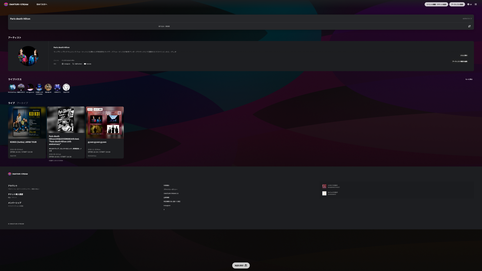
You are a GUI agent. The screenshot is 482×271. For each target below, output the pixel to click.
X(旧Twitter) (78, 64)
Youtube (88, 64)
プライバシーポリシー (170, 189)
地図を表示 (239, 265)
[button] (236, 19)
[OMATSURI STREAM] (16, 4)
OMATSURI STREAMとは (171, 193)
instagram (67, 64)
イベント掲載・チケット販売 (436, 4)
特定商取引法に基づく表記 (172, 201)
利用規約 (166, 185)
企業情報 (166, 197)
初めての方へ (42, 4)
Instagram (167, 205)
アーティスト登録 (457, 4)
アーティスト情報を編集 (459, 61)
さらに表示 (463, 55)
